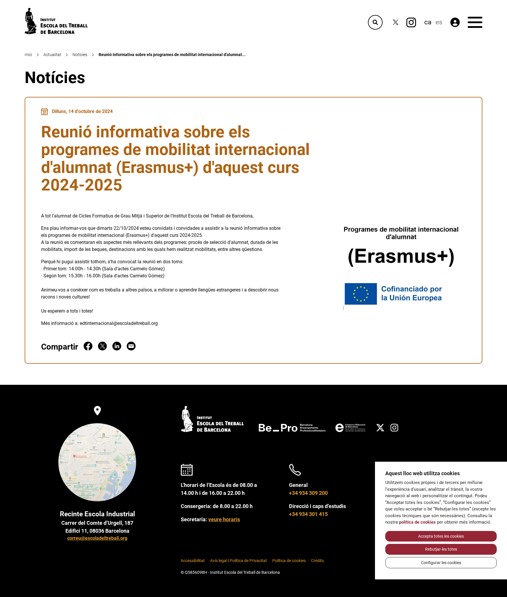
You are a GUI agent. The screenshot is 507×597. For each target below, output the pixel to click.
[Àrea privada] (455, 22)
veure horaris (224, 519)
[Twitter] (396, 22)
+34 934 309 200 (308, 493)
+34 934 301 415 (308, 514)
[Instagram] (411, 22)
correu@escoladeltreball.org (97, 538)
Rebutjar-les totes (441, 549)
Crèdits (317, 560)
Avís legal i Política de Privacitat (238, 560)
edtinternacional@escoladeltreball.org (119, 323)
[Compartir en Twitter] (102, 349)
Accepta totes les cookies (441, 536)
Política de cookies (289, 560)
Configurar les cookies (441, 562)
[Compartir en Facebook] (88, 349)
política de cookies (417, 522)
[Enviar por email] (131, 349)
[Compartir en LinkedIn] (116, 349)
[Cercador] (375, 22)
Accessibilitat (193, 560)
